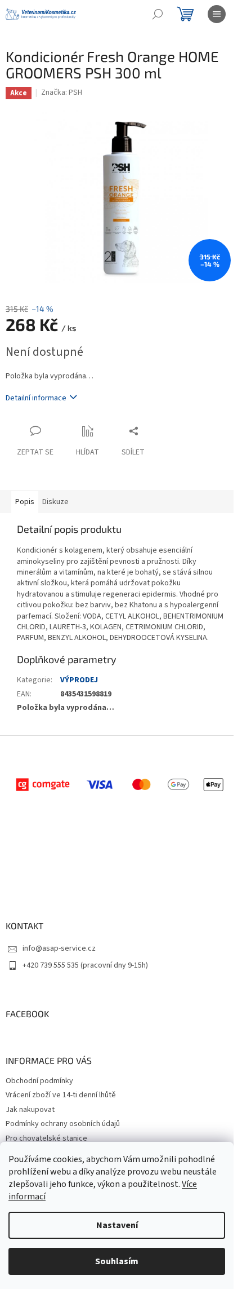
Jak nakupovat (30, 1109)
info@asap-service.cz (59, 948)
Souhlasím (116, 1261)
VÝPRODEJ (79, 680)
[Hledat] (157, 14)
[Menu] (216, 14)
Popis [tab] (24, 501)
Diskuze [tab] (55, 501)
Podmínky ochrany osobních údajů (63, 1123)
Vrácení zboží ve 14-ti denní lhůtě (61, 1095)
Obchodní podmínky (39, 1081)
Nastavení (117, 1225)
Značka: (61, 92)
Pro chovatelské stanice (46, 1138)
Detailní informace (36, 398)
